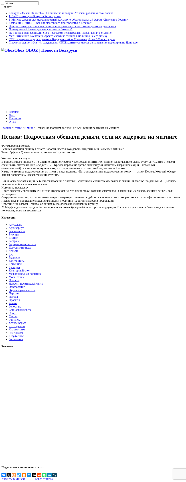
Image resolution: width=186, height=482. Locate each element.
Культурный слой (19, 270)
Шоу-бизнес (16, 336)
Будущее (14, 234)
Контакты (15, 118)
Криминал (15, 263)
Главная (14, 111)
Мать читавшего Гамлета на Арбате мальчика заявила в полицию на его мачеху (58, 35)
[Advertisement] (93, 81)
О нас (12, 121)
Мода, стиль (16, 277)
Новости (14, 280)
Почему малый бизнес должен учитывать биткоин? (40, 29)
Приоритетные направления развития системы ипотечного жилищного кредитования (62, 26)
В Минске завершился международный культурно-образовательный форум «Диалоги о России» (68, 19)
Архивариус (16, 227)
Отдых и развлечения (22, 290)
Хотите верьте (17, 322)
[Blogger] (14, 475)
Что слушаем (17, 326)
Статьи (17, 127)
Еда (11, 254)
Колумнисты (17, 260)
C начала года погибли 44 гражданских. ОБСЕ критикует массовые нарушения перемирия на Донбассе (73, 42)
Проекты (14, 300)
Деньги (13, 250)
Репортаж (15, 306)
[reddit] (39, 475)
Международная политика (25, 273)
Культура (14, 267)
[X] (9, 475)
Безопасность (17, 231)
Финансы (15, 319)
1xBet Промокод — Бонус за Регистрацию (35, 16)
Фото (12, 115)
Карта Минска (44, 478)
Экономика (16, 339)
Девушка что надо (20, 247)
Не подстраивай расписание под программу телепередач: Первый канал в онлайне (60, 32)
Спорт (13, 313)
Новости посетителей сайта (26, 283)
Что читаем (16, 332)
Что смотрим (17, 329)
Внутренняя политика (22, 244)
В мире (28, 127)
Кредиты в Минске (13, 478)
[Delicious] (19, 475)
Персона (14, 293)
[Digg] (34, 475)
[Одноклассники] (24, 475)
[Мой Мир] (29, 475)
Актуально (15, 224)
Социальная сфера (20, 309)
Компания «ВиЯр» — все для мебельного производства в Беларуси (50, 22)
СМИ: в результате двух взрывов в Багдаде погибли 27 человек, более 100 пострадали (62, 39)
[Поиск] (2, 4)
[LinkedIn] (49, 475)
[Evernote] (44, 475)
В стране (14, 241)
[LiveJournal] (54, 475)
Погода (13, 296)
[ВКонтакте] (3, 475)
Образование (17, 286)
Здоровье (14, 257)
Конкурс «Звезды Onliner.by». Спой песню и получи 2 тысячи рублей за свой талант (61, 13)
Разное (13, 303)
